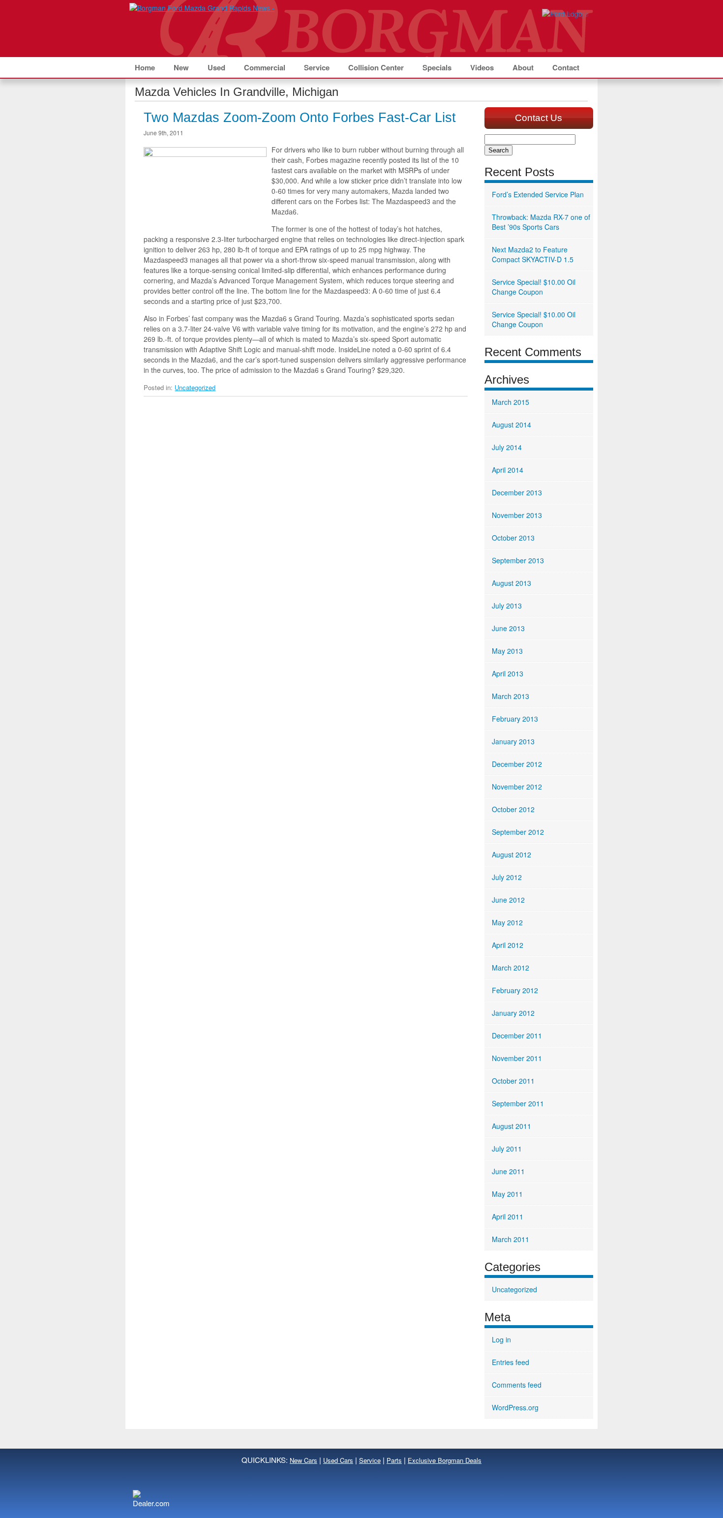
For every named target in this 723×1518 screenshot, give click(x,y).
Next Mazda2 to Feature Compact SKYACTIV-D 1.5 (532, 254)
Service (317, 67)
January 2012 (513, 1013)
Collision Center (376, 67)
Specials (437, 67)
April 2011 (507, 1216)
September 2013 (518, 560)
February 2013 (515, 719)
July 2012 (507, 877)
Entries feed (510, 1362)
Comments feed (517, 1385)
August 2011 (511, 1126)
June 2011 (508, 1171)
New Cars (303, 1460)
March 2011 (510, 1239)
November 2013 (517, 515)
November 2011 (517, 1058)
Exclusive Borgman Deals (445, 1460)
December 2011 (517, 1035)
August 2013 (511, 583)
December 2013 (517, 492)
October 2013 (513, 538)
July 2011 (507, 1149)
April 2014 (507, 470)
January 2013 (513, 741)
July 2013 (507, 605)
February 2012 (515, 990)
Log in (501, 1339)
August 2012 (511, 854)
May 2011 (507, 1194)
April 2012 (507, 945)
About (523, 67)
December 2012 (517, 764)
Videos (482, 67)
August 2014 (511, 424)
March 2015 (510, 402)
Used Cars (338, 1460)
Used (216, 67)
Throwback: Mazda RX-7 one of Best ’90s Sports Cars (541, 222)
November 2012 (517, 786)
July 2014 (507, 447)
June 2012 (508, 900)
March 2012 (510, 967)
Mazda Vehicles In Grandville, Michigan (236, 91)
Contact (565, 67)
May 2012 (507, 922)
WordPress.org (515, 1407)
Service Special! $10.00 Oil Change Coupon (533, 287)
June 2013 (508, 628)
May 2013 (507, 651)
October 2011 (513, 1081)
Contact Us (538, 118)
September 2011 (518, 1103)
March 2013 (510, 696)
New (181, 67)
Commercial (264, 67)
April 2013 (507, 673)
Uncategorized (195, 387)
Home (145, 67)
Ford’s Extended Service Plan (538, 194)
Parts (394, 1460)
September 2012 (518, 832)
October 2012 (513, 809)
